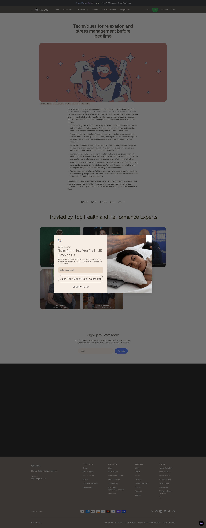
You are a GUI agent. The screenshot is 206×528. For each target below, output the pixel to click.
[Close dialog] (59, 240)
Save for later (80, 286)
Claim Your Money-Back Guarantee (81, 278)
